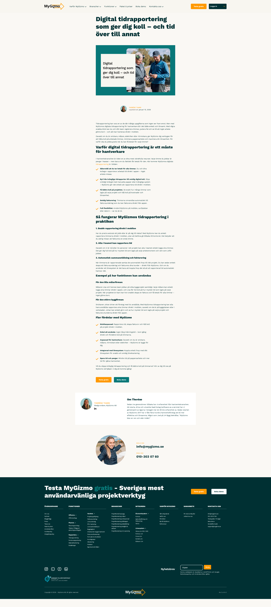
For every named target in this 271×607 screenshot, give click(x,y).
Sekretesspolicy (185, 574)
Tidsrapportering (73, 538)
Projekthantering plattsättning (120, 524)
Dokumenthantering (93, 534)
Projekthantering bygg (117, 514)
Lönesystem (140, 528)
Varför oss (163, 516)
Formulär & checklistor (94, 537)
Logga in (213, 6)
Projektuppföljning (92, 516)
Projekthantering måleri (118, 516)
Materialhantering (74, 543)
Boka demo (141, 6)
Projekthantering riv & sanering (120, 531)
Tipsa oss (47, 524)
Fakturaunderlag (92, 519)
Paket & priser (126, 6)
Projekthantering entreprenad (120, 519)
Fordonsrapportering (75, 540)
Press (46, 521)
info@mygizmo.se (150, 446)
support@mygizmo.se (214, 526)
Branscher (94, 6)
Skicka (207, 567)
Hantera (90, 513)
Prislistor (90, 544)
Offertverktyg (73, 518)
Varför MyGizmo (77, 6)
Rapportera (73, 535)
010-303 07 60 (147, 456)
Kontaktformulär (213, 524)
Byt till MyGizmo (164, 521)
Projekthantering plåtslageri (119, 521)
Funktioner (109, 6)
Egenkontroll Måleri (93, 547)
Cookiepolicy (48, 531)
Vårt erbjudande (164, 514)
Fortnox (138, 516)
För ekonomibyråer (189, 514)
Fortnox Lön (139, 534)
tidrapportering (102, 164)
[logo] (54, 6)
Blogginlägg (47, 519)
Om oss (46, 514)
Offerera (72, 515)
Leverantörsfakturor (93, 526)
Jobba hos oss (188, 516)
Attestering (90, 542)
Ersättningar (72, 545)
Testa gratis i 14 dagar (214, 519)
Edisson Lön (139, 541)
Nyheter (46, 516)
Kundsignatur (91, 539)
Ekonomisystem (141, 513)
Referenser (163, 524)
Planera (71, 522)
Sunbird (224, 592)
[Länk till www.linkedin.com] (95, 409)
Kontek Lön (139, 539)
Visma (137, 523)
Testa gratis (104, 380)
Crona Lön (139, 536)
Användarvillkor (49, 529)
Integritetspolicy (49, 534)
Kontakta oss (155, 6)
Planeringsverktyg (74, 525)
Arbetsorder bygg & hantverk (96, 532)
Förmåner (162, 519)
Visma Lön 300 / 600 (142, 531)
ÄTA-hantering (91, 524)
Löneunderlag (91, 521)
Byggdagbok (91, 529)
